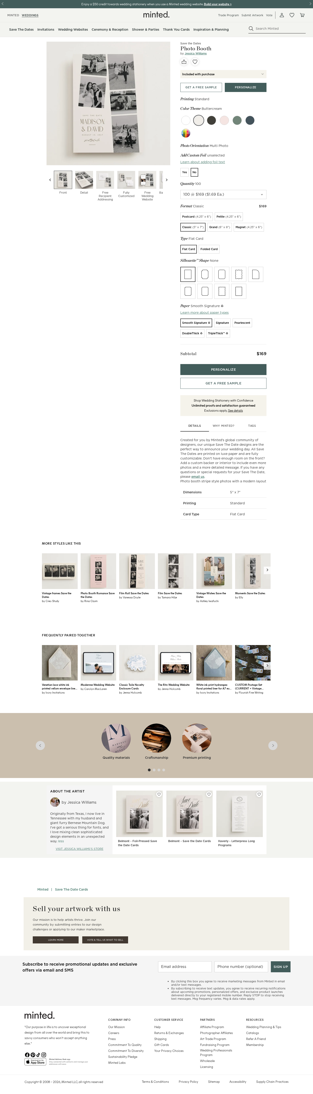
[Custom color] (185, 133)
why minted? (223, 425)
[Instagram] (44, 1054)
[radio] (184, 172)
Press (112, 1039)
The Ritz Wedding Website (173, 684)
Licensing (206, 1066)
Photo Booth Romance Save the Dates (98, 595)
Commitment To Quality (125, 1045)
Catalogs (252, 1033)
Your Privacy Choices (169, 1050)
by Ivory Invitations (53, 692)
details (194, 425)
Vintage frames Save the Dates (56, 595)
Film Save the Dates (170, 593)
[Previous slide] (50, 180)
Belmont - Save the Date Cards (189, 841)
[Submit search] (251, 28)
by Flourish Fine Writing (249, 692)
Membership (255, 1045)
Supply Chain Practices (272, 1081)
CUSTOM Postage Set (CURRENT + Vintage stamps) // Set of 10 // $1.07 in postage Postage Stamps (252, 686)
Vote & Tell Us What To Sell (105, 940)
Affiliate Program (212, 1027)
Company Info (119, 1019)
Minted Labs (117, 1062)
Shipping (160, 1039)
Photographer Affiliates (216, 1033)
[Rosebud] (224, 120)
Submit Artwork (252, 15)
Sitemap (214, 1081)
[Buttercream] (198, 120)
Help (157, 1027)
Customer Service (168, 1019)
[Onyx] (211, 120)
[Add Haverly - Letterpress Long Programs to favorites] (259, 794)
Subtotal (188, 353)
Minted (42, 889)
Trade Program (228, 15)
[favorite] (195, 61)
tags (252, 425)
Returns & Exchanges (169, 1033)
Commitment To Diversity (126, 1050)
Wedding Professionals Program (216, 1052)
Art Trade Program (213, 1039)
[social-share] (184, 61)
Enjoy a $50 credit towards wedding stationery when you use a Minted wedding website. (142, 4)
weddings (30, 15)
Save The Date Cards (71, 889)
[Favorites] (292, 15)
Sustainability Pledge (122, 1056)
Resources (255, 1019)
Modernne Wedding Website (98, 684)
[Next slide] (166, 180)
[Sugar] (185, 120)
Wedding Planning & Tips (263, 1027)
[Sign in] (282, 15)
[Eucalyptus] (237, 120)
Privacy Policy (188, 1081)
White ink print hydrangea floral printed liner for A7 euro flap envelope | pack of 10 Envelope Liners (214, 686)
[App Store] (35, 1063)
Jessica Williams (196, 53)
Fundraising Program (215, 1045)
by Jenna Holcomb (130, 692)
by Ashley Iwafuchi (207, 601)
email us (197, 476)
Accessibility (237, 1081)
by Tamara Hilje (167, 597)
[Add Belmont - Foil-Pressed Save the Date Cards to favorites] (159, 794)
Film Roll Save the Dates (134, 593)
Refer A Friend (256, 1039)
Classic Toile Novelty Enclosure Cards (131, 686)
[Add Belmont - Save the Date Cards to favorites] (209, 794)
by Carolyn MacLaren (94, 689)
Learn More (55, 940)
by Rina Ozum (89, 601)
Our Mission (116, 1027)
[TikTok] (38, 1054)
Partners (207, 1019)
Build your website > (218, 4)
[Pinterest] (33, 1054)
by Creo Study (50, 601)
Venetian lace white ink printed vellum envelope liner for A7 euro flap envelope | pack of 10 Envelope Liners (59, 686)
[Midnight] (249, 120)
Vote (269, 15)
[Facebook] (27, 1054)
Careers (113, 1033)
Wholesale (207, 1061)
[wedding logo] (156, 14)
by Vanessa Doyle (129, 597)
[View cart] (302, 15)
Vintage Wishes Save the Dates (211, 595)
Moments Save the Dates (250, 593)
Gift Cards (161, 1045)
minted (13, 15)
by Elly (239, 597)
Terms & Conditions (155, 1081)
